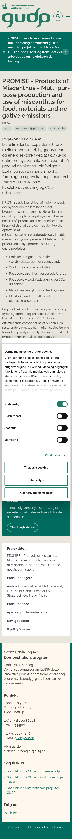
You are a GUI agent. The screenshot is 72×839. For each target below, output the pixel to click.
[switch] (62, 416)
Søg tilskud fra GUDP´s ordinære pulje (33, 771)
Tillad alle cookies (36, 467)
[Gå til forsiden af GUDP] (25, 16)
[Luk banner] (65, 52)
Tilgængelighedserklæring (46, 827)
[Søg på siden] (58, 16)
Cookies (14, 827)
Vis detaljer (52, 455)
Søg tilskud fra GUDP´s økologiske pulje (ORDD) (35, 780)
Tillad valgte (36, 480)
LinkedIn (14, 813)
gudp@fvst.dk (24, 738)
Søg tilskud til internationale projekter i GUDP (33, 790)
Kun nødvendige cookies (36, 492)
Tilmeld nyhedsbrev (22, 527)
